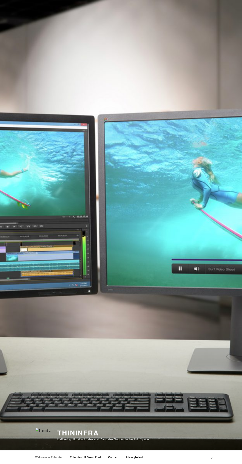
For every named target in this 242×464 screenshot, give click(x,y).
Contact (113, 457)
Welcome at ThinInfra (49, 457)
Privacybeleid (134, 457)
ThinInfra (78, 433)
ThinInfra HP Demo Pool (85, 457)
